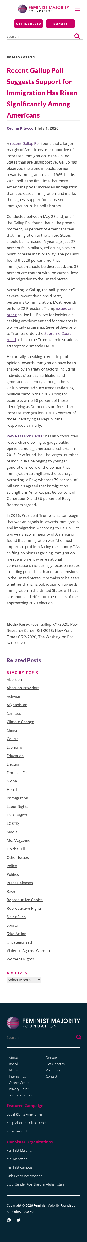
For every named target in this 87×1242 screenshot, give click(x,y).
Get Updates (55, 1064)
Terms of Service (21, 1095)
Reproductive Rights (24, 908)
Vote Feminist (17, 1131)
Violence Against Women (28, 950)
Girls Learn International (25, 1176)
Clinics (12, 730)
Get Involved (28, 24)
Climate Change (20, 721)
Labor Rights (17, 806)
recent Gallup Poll (25, 143)
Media (12, 831)
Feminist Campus (19, 1167)
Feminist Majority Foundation (55, 1205)
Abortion (14, 679)
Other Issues (18, 857)
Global (12, 781)
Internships (17, 1076)
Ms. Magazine (18, 840)
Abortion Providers (23, 687)
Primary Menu (77, 8)
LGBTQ (13, 823)
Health (12, 789)
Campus (14, 713)
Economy (15, 747)
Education (15, 755)
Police (12, 865)
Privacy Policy (19, 1089)
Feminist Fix (17, 772)
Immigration (21, 57)
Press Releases (20, 882)
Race (11, 891)
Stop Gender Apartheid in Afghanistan (35, 1184)
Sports (12, 925)
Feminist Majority (19, 1150)
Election (13, 764)
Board (13, 1064)
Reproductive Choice (25, 899)
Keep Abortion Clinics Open (27, 1122)
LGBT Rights (17, 815)
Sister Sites (16, 916)
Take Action (16, 933)
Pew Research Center (25, 436)
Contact (51, 1076)
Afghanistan (17, 704)
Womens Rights (20, 959)
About (13, 1057)
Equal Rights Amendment (25, 1114)
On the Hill (16, 848)
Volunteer (53, 1070)
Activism (14, 696)
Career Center (19, 1082)
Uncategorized (19, 942)
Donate (60, 24)
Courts (12, 738)
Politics (13, 874)
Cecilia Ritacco (20, 128)
